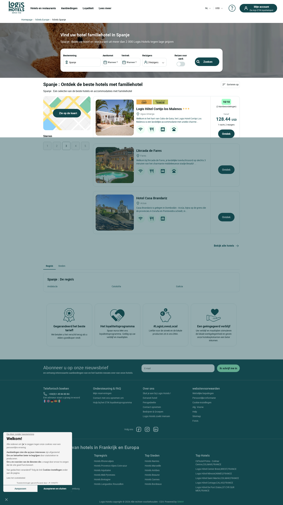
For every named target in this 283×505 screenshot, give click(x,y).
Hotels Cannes (152, 479)
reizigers (147, 55)
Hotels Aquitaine (102, 470)
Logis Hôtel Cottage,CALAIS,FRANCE (214, 482)
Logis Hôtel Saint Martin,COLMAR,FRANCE (217, 478)
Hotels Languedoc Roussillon (108, 484)
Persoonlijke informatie (204, 397)
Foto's (195, 420)
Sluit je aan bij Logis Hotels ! (157, 393)
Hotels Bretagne (102, 479)
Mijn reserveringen (102, 393)
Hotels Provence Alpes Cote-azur (110, 465)
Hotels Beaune (152, 474)
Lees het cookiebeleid (16, 478)
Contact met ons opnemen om (108, 397)
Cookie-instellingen (201, 402)
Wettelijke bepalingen (203, 393)
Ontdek (226, 134)
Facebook (139, 429)
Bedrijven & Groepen (153, 411)
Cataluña (116, 286)
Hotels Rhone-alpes (104, 461)
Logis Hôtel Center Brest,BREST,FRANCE (216, 468)
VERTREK (125, 55)
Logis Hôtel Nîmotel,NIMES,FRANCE (214, 473)
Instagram (147, 429)
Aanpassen (20, 488)
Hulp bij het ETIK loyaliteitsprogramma (112, 402)
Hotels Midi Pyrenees (104, 474)
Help (194, 411)
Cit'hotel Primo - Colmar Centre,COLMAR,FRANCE (208, 462)
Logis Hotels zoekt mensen (156, 416)
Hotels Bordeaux (153, 484)
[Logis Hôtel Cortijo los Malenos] (115, 118)
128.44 (226, 119)
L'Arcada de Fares (149, 150)
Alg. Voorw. (198, 407)
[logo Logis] (16, 7)
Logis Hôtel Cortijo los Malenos (159, 109)
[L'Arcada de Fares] (115, 165)
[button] (6, 499)
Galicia (179, 286)
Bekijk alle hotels (224, 245)
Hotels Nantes (152, 461)
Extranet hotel (150, 397)
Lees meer (105, 8)
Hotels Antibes (152, 470)
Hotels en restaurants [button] (43, 8)
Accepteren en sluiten (55, 488)
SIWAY (180, 501)
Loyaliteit (88, 8)
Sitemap (196, 416)
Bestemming (69, 55)
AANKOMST (108, 55)
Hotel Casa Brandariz (152, 198)
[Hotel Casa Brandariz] (115, 213)
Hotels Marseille (153, 465)
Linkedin (156, 429)
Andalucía (52, 286)
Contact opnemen (152, 407)
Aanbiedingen (69, 8)
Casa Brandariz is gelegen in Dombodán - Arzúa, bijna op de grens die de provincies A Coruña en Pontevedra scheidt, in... (171, 209)
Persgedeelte (149, 402)
